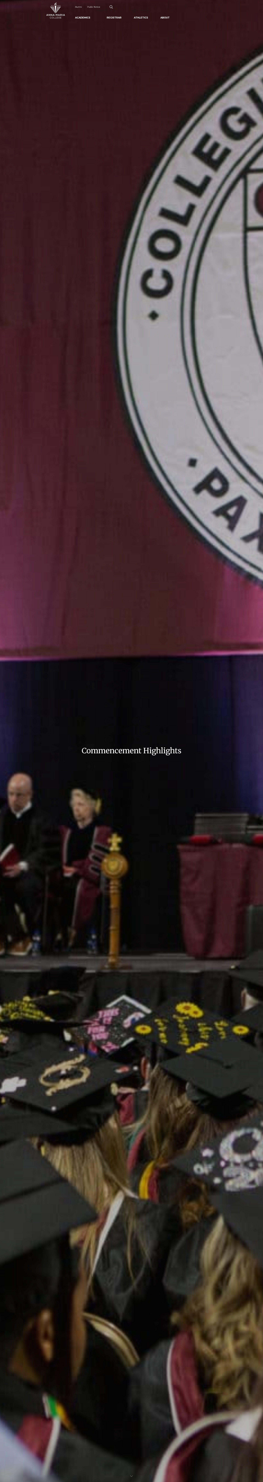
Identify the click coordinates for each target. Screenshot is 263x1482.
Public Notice (93, 7)
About (165, 17)
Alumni (78, 7)
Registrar (114, 17)
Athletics (141, 17)
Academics (82, 17)
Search (111, 7)
